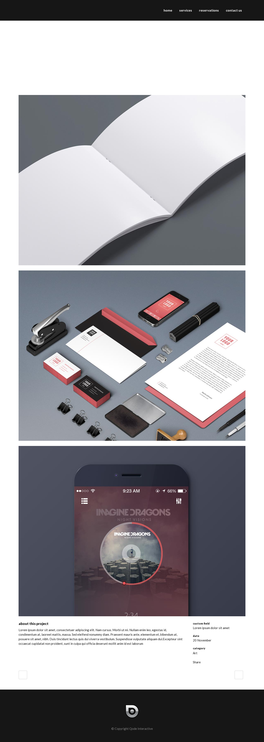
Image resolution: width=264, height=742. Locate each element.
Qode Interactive (141, 728)
